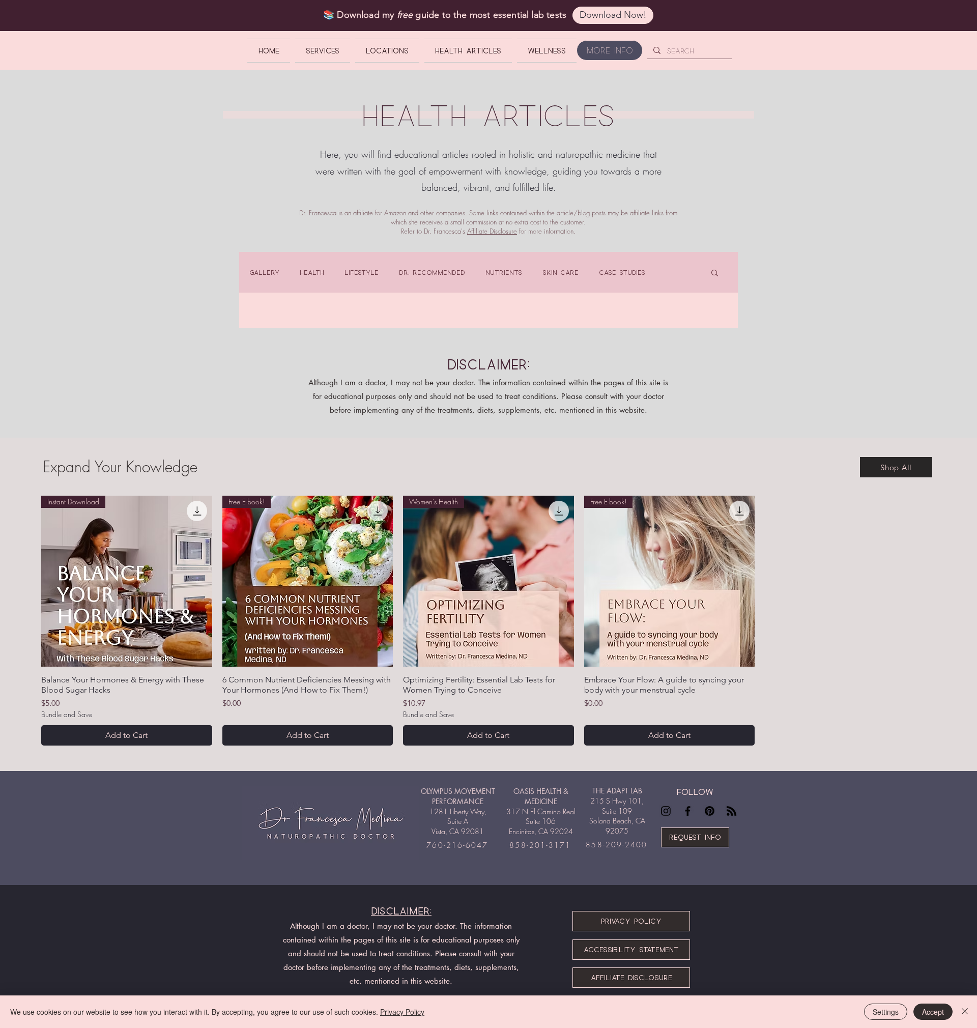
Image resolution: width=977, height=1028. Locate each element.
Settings (886, 1012)
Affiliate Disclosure (492, 231)
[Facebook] (687, 811)
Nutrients (503, 272)
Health (312, 272)
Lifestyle (361, 272)
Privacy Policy (402, 1012)
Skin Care (560, 272)
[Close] (965, 1012)
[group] (488, 620)
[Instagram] (665, 811)
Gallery (264, 272)
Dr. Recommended (432, 272)
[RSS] (731, 811)
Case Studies (622, 272)
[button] (715, 273)
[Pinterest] (709, 811)
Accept (933, 1012)
